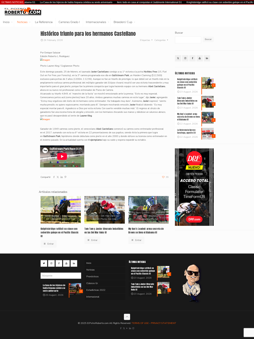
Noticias (90, 269)
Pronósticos (92, 276)
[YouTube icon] (127, 328)
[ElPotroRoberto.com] (22, 11)
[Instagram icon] (133, 328)
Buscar (179, 32)
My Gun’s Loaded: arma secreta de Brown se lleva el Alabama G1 (146, 230)
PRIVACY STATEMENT (163, 323)
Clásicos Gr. (92, 283)
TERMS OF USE (140, 323)
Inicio (88, 263)
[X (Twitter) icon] (124, 328)
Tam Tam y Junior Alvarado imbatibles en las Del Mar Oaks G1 (103, 230)
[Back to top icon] (127, 317)
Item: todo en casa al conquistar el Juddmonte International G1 (135, 2)
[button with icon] (178, 58)
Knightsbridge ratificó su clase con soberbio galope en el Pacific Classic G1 (211, 2)
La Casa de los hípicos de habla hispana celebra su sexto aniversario (62, 2)
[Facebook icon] (121, 328)
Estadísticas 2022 (95, 290)
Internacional (92, 296)
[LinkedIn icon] (130, 328)
